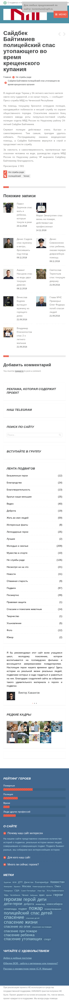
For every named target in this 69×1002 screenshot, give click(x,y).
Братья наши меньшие (19, 496)
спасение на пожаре (42, 927)
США (16, 890)
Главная (7, 77)
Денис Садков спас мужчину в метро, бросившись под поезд (24, 246)
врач (42, 895)
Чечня (26, 176)
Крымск (17, 886)
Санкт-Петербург (28, 891)
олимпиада (10, 908)
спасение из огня (17, 926)
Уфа (6, 895)
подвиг (22, 908)
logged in (19, 371)
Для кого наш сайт (19, 857)
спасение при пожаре (20, 931)
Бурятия (7, 882)
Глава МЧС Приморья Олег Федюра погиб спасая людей (57, 304)
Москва (26, 886)
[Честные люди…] (34, 737)
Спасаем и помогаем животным (24, 609)
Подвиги (11, 588)
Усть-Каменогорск (55, 891)
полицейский (14, 176)
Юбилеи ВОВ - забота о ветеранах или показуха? (30, 963)
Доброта (11, 510)
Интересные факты (17, 524)
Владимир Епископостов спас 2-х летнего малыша (24, 335)
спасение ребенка (19, 935)
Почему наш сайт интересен (25, 833)
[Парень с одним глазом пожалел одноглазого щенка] (45, 726)
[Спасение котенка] (23, 737)
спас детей (41, 913)
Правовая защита (16, 602)
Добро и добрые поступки (17, 958)
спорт (47, 939)
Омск (58, 886)
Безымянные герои (17, 475)
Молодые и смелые (17, 546)
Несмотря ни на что (17, 567)
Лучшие (11, 538)
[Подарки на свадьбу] (34, 726)
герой (29, 899)
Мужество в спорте (17, 553)
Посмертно (13, 595)
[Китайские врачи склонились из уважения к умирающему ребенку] (56, 726)
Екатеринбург (42, 882)
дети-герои (13, 904)
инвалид (40, 904)
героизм (13, 899)
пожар (36, 908)
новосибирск (54, 904)
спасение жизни (21, 922)
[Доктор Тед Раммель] (45, 737)
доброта (29, 904)
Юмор (10, 637)
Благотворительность (18, 489)
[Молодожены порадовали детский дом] (23, 726)
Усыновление (14, 623)
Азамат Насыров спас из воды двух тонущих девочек (24, 277)
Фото (9, 630)
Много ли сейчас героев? (23, 864)
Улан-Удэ (41, 891)
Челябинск (15, 895)
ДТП (20, 882)
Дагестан (28, 882)
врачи (49, 895)
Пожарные (8, 891)
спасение (14, 917)
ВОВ (14, 882)
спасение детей (32, 918)
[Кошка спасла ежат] (12, 726)
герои (58, 895)
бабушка (34, 895)
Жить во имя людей (17, 517)
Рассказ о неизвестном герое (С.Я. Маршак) (27, 968)
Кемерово (8, 886)
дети (42, 899)
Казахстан (57, 882)
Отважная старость (17, 581)
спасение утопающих (23, 939)
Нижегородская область (42, 886)
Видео (10, 503)
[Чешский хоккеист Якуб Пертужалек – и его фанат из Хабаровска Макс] (12, 737)
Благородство (14, 482)
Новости (11, 574)
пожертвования (52, 909)
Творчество (13, 616)
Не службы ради (23, 77)
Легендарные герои (17, 531)
